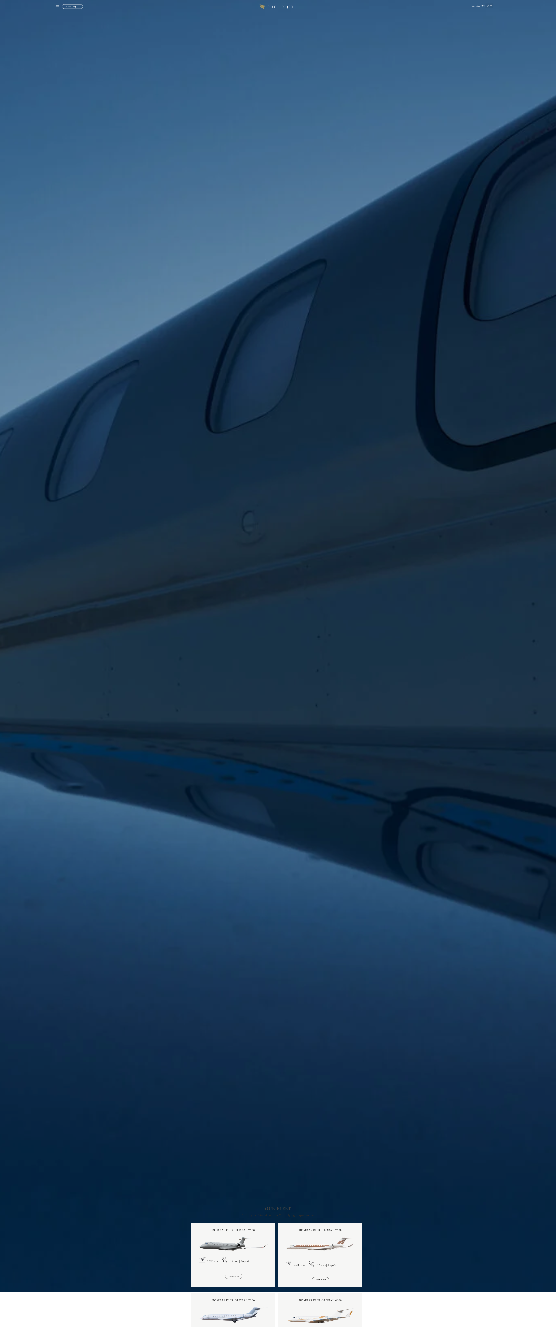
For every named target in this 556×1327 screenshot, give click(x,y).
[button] (489, 5)
